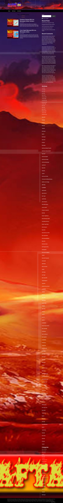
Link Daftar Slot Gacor (45, 221)
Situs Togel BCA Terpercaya (46, 466)
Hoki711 (43, 454)
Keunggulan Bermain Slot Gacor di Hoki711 (48, 24)
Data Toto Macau (45, 334)
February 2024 (44, 96)
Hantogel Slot (44, 249)
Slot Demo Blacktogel (45, 162)
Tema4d (43, 128)
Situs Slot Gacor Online (46, 232)
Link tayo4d (44, 260)
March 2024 (44, 95)
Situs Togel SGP (44, 277)
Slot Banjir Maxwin (45, 379)
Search (43, 14)
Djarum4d (43, 117)
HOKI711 (43, 314)
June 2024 (43, 89)
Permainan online (44, 459)
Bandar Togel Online (45, 224)
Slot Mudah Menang (45, 376)
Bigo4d (43, 427)
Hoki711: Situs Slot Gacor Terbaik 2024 (48, 26)
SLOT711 (43, 317)
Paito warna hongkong (45, 252)
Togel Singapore (44, 280)
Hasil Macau (44, 342)
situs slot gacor (44, 201)
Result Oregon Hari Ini (45, 325)
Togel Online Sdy (44, 424)
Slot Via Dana (44, 404)
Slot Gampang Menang (45, 387)
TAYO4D (43, 291)
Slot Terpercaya (44, 407)
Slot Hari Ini (44, 390)
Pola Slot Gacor (44, 461)
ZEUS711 (43, 311)
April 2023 (43, 107)
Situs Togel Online (45, 235)
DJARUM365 (44, 339)
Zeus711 (43, 122)
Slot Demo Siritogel (45, 159)
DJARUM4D (44, 187)
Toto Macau (44, 331)
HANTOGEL (44, 263)
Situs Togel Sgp (44, 328)
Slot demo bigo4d (45, 156)
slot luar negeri (44, 207)
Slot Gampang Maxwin (45, 238)
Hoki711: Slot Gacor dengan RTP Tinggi (48, 22)
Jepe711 (43, 489)
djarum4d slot (44, 193)
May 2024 (43, 91)
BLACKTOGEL (44, 303)
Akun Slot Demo (44, 449)
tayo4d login (44, 198)
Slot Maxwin (44, 473)
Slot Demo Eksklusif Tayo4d (46, 148)
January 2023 (44, 112)
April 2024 (43, 93)
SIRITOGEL (43, 184)
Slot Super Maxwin (45, 373)
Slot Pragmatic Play (45, 246)
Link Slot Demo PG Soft (45, 286)
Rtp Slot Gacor (44, 463)
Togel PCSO (44, 345)
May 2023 (43, 105)
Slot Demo (43, 468)
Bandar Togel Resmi (45, 215)
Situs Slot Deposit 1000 (46, 218)
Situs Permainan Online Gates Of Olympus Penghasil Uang (48, 43)
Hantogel (43, 421)
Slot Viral (43, 401)
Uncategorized (44, 480)
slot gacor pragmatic (45, 210)
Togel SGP (43, 283)
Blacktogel (43, 131)
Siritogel (43, 142)
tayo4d (43, 269)
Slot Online (43, 418)
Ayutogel (43, 125)
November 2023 (44, 102)
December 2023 (44, 100)
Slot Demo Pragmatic (45, 470)
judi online (43, 456)
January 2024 (44, 98)
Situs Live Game (44, 266)
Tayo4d (43, 255)
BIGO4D (43, 294)
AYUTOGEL (44, 272)
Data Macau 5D (44, 348)
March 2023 (43, 109)
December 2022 (44, 114)
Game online (44, 452)
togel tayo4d (44, 190)
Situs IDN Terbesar (45, 204)
